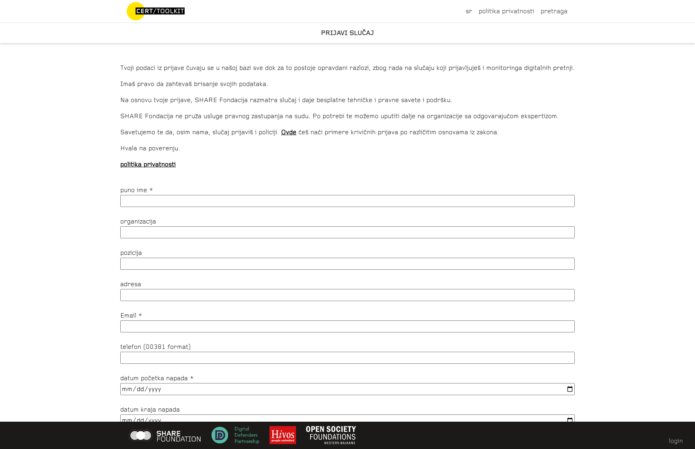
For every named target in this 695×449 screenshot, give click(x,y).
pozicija (131, 252)
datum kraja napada (150, 409)
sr (469, 11)
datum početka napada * (157, 378)
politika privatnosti (506, 11)
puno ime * (136, 190)
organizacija (138, 221)
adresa (130, 284)
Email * (131, 315)
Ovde (288, 132)
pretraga (554, 11)
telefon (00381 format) (155, 346)
